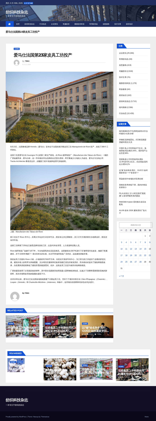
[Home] (10, 24)
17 (121, 255)
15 (145, 249)
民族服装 (123, 89)
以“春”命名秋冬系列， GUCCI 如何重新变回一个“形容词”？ (95, 331)
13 (136, 249)
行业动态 (43, 24)
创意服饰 (106, 24)
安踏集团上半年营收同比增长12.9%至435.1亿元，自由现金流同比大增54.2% (133, 161)
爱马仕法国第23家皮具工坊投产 (43, 55)
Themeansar (45, 417)
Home (147, 417)
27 (136, 262)
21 (140, 255)
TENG (27, 61)
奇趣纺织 (66, 24)
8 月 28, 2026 (16, 372)
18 (126, 255)
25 (126, 262)
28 (140, 262)
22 (145, 255)
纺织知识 (129, 24)
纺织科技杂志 (17, 12)
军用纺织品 (93, 24)
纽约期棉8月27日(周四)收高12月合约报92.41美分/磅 (23, 369)
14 (140, 249)
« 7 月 (121, 276)
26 (131, 262)
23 (150, 255)
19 (131, 255)
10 (121, 249)
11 (126, 249)
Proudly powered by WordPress (16, 417)
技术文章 (117, 24)
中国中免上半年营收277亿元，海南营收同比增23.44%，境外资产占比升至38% (133, 150)
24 (121, 262)
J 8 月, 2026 (14, 334)
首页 (18, 24)
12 (131, 249)
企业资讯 (54, 24)
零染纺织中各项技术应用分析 (131, 179)
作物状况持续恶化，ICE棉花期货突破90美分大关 (60, 373)
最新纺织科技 (79, 24)
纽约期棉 (123, 107)
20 (136, 255)
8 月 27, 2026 (89, 376)
